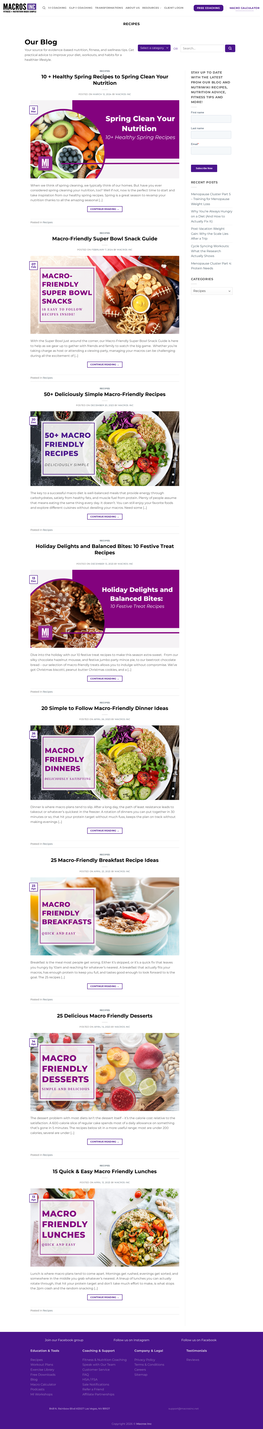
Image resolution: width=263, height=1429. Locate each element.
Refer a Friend (93, 1389)
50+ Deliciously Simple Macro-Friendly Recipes (105, 394)
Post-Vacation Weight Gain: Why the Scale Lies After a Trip (209, 233)
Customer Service (96, 1369)
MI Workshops (41, 1394)
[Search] (44, 8)
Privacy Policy (144, 1360)
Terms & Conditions (149, 1364)
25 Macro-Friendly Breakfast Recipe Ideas (105, 860)
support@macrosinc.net (183, 1408)
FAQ (85, 1374)
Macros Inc (123, 94)
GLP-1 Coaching (80, 7)
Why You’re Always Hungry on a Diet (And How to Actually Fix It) (211, 216)
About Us (133, 7)
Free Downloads (42, 1374)
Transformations (109, 7)
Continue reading (104, 209)
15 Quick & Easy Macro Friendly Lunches (105, 1171)
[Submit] (230, 48)
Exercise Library (42, 1369)
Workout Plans (41, 1364)
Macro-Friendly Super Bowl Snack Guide (104, 239)
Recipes (105, 71)
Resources (150, 7)
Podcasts (37, 1389)
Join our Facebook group (64, 1340)
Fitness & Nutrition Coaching (104, 1360)
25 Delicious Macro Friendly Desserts (104, 1016)
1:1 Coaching (57, 7)
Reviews (192, 1360)
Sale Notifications (95, 1384)
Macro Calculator (43, 1384)
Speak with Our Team (99, 1364)
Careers (140, 1369)
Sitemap (140, 1374)
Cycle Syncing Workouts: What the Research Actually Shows (210, 251)
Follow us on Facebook (199, 1340)
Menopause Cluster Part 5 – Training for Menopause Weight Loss (211, 199)
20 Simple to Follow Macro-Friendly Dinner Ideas (104, 708)
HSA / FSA (89, 1379)
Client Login (173, 7)
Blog (34, 1379)
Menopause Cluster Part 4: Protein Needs (211, 266)
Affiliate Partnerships (98, 1394)
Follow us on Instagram (131, 1340)
